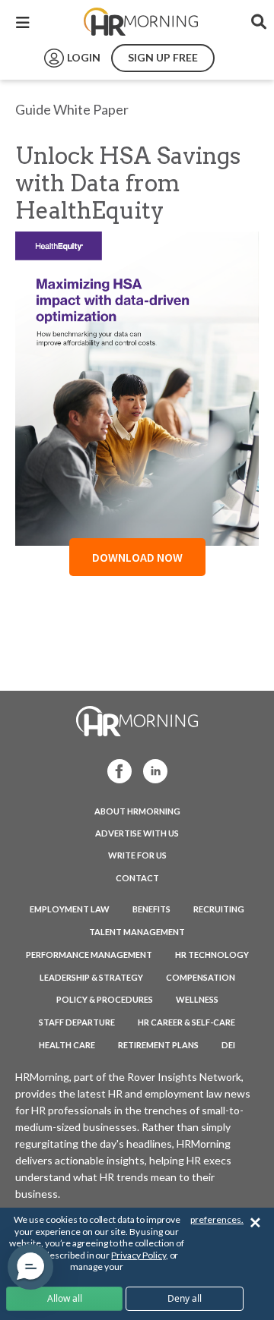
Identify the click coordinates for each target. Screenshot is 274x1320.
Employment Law (70, 909)
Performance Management (89, 954)
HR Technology (212, 954)
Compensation (200, 977)
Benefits (151, 909)
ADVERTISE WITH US (137, 833)
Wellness (197, 999)
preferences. (217, 1219)
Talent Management (137, 932)
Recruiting (218, 909)
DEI (228, 1045)
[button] (30, 1267)
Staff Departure (77, 1022)
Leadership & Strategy (91, 977)
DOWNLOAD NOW (137, 557)
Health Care (67, 1045)
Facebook (115, 770)
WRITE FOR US (137, 855)
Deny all (184, 1298)
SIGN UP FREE (163, 57)
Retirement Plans (158, 1045)
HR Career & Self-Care (186, 1022)
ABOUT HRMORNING (137, 811)
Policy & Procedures (104, 999)
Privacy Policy (138, 1255)
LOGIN (83, 57)
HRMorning (141, 22)
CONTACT (137, 878)
